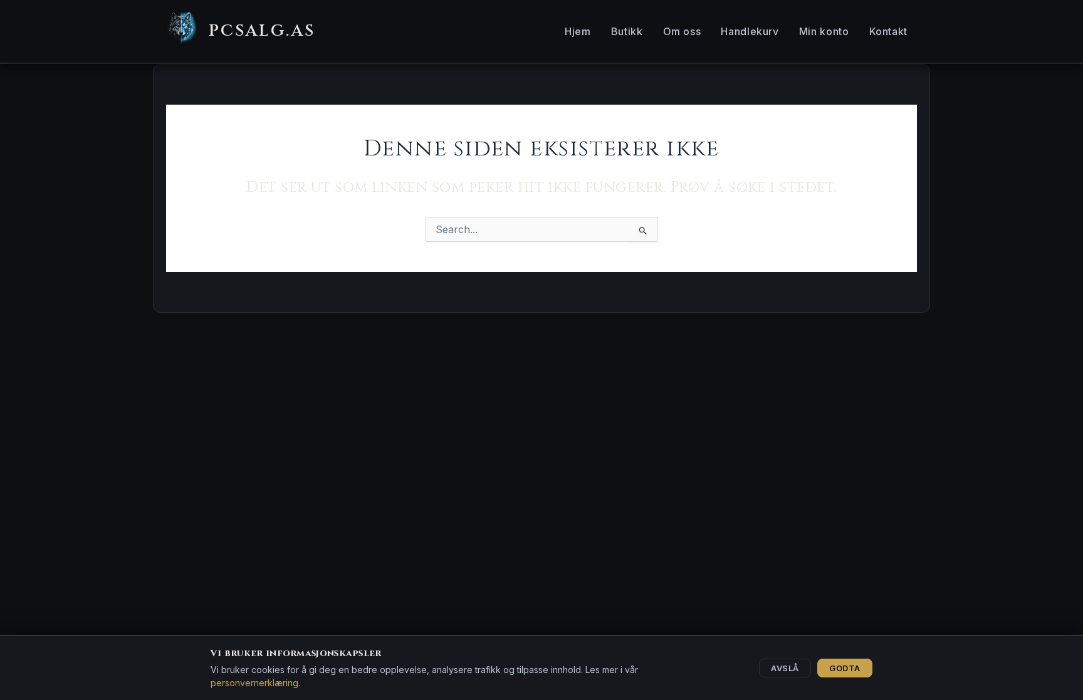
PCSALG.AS (262, 31)
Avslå (785, 668)
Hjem (578, 31)
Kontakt (888, 31)
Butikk (627, 31)
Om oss (682, 31)
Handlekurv (749, 31)
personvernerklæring (254, 682)
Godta (845, 668)
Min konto (824, 31)
